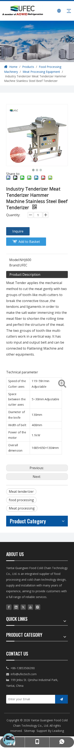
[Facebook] (9, 607)
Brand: (14, 265)
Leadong (58, 731)
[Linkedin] (16, 607)
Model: (14, 260)
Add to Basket (29, 241)
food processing (21, 500)
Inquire (17, 231)
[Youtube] (30, 607)
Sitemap (29, 731)
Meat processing (22, 508)
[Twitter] (23, 607)
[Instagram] (37, 607)
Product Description (24, 274)
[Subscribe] (61, 699)
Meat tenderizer (21, 491)
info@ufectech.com (24, 674)
